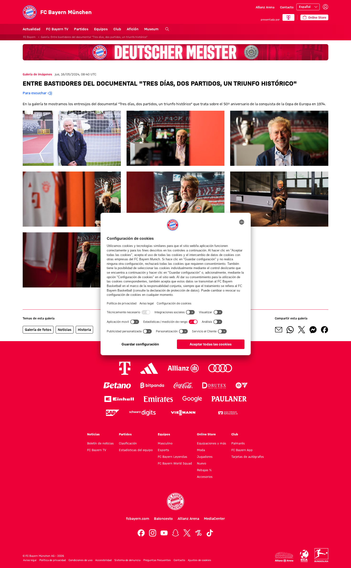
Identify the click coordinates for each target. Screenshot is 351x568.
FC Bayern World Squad (175, 463)
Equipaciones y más (211, 443)
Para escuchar (35, 93)
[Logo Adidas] (149, 368)
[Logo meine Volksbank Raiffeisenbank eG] (227, 413)
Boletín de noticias (100, 443)
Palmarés (238, 443)
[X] (187, 533)
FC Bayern (29, 37)
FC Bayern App (242, 450)
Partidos (81, 29)
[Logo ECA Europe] (304, 556)
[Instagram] (152, 533)
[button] (72, 138)
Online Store (206, 434)
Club (117, 29)
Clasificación (128, 443)
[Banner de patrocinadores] (175, 52)
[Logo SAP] (112, 413)
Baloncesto (163, 519)
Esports (163, 450)
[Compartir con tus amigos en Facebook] (324, 330)
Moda (201, 450)
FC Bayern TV (57, 29)
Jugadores (205, 456)
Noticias (93, 434)
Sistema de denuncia (127, 560)
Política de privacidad (52, 560)
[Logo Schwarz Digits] (142, 413)
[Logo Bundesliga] (321, 555)
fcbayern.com (137, 519)
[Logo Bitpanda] (152, 385)
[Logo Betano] (117, 385)
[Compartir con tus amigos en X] (301, 330)
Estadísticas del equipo (136, 450)
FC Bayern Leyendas (172, 456)
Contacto (286, 7)
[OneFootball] (198, 533)
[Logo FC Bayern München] (175, 501)
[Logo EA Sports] (241, 385)
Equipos (101, 29)
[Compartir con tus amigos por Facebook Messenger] (313, 330)
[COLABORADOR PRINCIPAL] (288, 17)
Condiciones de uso (80, 560)
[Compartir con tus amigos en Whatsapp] (290, 330)
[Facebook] (141, 533)
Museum (151, 29)
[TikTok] (210, 533)
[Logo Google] (192, 399)
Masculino (165, 443)
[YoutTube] (164, 533)
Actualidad (31, 29)
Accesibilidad (103, 560)
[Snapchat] (175, 533)
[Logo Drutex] (214, 385)
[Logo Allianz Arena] (284, 557)
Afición (132, 29)
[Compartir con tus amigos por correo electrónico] (278, 330)
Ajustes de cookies (199, 560)
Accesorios (205, 476)
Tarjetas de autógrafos (247, 456)
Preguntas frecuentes (157, 560)
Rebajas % (204, 470)
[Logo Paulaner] (229, 398)
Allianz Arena (265, 7)
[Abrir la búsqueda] (167, 29)
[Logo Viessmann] (183, 412)
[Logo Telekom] (125, 368)
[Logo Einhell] (119, 399)
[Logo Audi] (220, 368)
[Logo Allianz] (183, 368)
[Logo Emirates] (158, 399)
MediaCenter (214, 519)
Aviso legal (30, 560)
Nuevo (201, 463)
